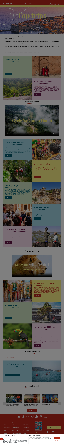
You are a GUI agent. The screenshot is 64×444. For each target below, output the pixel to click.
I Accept (57, 437)
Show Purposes (57, 440)
